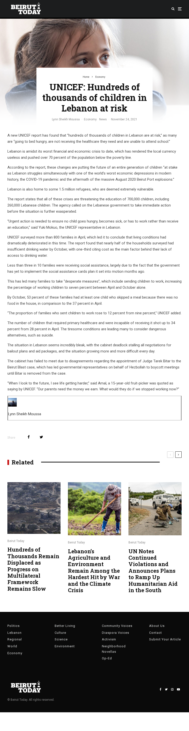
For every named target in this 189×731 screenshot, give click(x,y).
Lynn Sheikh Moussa (66, 119)
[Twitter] (166, 689)
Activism (109, 639)
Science (61, 639)
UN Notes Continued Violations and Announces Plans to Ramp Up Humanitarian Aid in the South (153, 571)
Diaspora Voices (115, 633)
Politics (13, 626)
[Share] (29, 437)
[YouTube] (178, 689)
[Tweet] (41, 437)
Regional (14, 639)
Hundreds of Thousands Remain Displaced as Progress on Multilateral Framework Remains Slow (33, 569)
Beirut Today (15, 541)
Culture (60, 633)
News (103, 119)
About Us (157, 626)
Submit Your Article (165, 639)
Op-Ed (107, 658)
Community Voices (117, 626)
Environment (65, 646)
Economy (90, 119)
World (12, 646)
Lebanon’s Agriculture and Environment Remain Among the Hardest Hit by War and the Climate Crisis (94, 571)
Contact (155, 633)
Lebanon (14, 633)
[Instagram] (172, 689)
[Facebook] (160, 689)
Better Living (65, 626)
